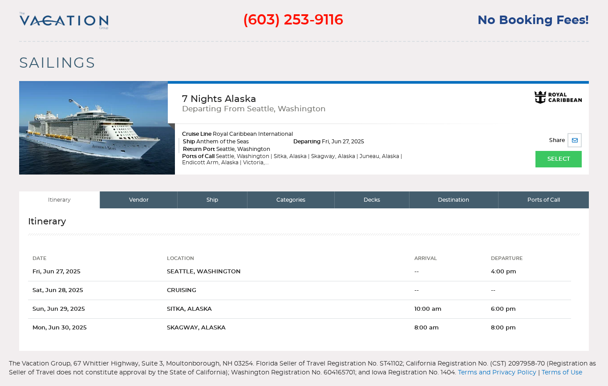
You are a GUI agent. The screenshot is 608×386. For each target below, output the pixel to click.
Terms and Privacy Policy (497, 373)
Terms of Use (562, 373)
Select (558, 159)
